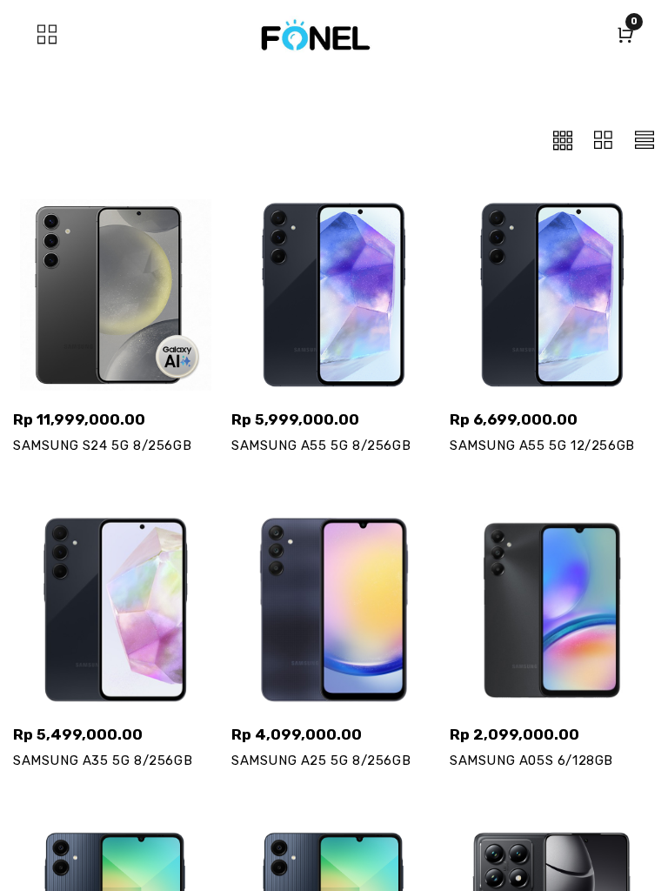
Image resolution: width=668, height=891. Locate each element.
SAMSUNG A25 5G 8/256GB (321, 760)
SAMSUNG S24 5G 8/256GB (102, 445)
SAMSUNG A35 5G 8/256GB (102, 760)
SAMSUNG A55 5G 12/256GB (542, 445)
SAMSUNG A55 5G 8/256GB (321, 445)
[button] (563, 139)
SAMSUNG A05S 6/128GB (531, 760)
